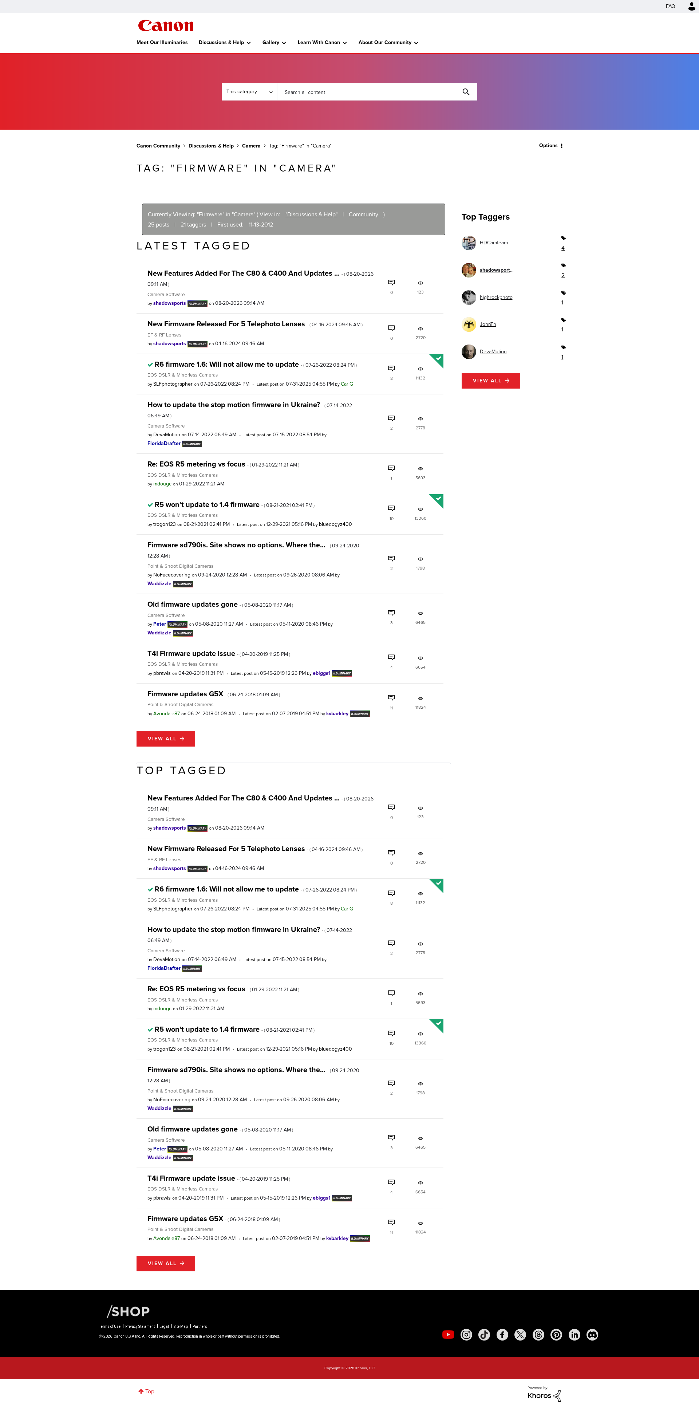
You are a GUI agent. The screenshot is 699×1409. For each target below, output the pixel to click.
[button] (450, 645)
